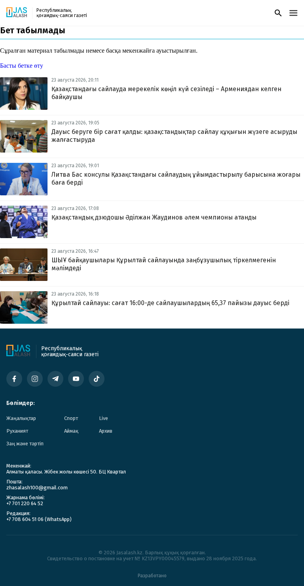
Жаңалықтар (21, 418)
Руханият (17, 431)
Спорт (71, 418)
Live (103, 418)
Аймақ (71, 431)
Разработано (152, 575)
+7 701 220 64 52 (24, 503)
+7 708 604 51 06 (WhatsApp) (39, 519)
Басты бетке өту (21, 65)
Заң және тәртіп (25, 444)
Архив (105, 431)
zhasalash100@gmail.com (37, 488)
